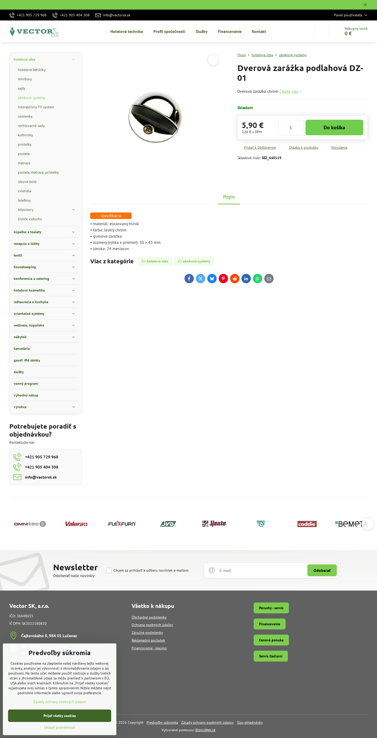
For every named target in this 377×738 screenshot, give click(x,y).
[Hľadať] (322, 31)
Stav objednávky (250, 722)
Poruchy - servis (271, 608)
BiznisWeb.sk (205, 730)
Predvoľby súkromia (162, 722)
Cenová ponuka (271, 640)
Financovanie (269, 624)
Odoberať (322, 570)
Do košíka (334, 127)
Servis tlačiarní (270, 656)
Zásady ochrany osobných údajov (207, 722)
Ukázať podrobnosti (59, 727)
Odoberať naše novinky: (74, 575)
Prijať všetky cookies (60, 715)
